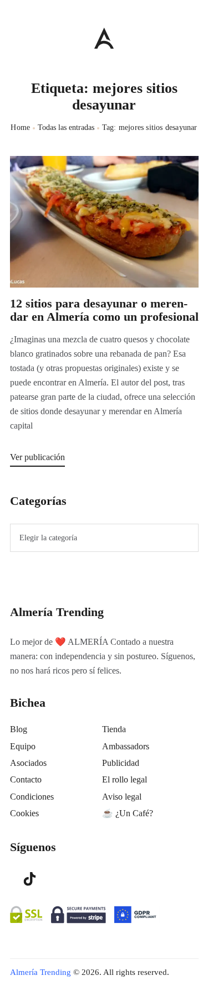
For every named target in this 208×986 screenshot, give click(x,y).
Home (20, 127)
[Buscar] (193, 35)
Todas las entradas (66, 127)
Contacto (26, 779)
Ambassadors (125, 746)
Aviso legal (121, 796)
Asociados (28, 763)
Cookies (24, 813)
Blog (18, 729)
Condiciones (32, 796)
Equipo (22, 746)
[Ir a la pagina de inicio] (104, 38)
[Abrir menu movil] (14, 38)
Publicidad (120, 763)
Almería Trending (40, 972)
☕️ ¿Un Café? (127, 813)
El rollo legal (124, 779)
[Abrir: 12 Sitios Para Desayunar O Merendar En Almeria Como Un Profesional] (104, 222)
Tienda (114, 729)
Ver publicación (37, 457)
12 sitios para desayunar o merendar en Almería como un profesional (104, 310)
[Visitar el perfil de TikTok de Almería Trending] (30, 878)
